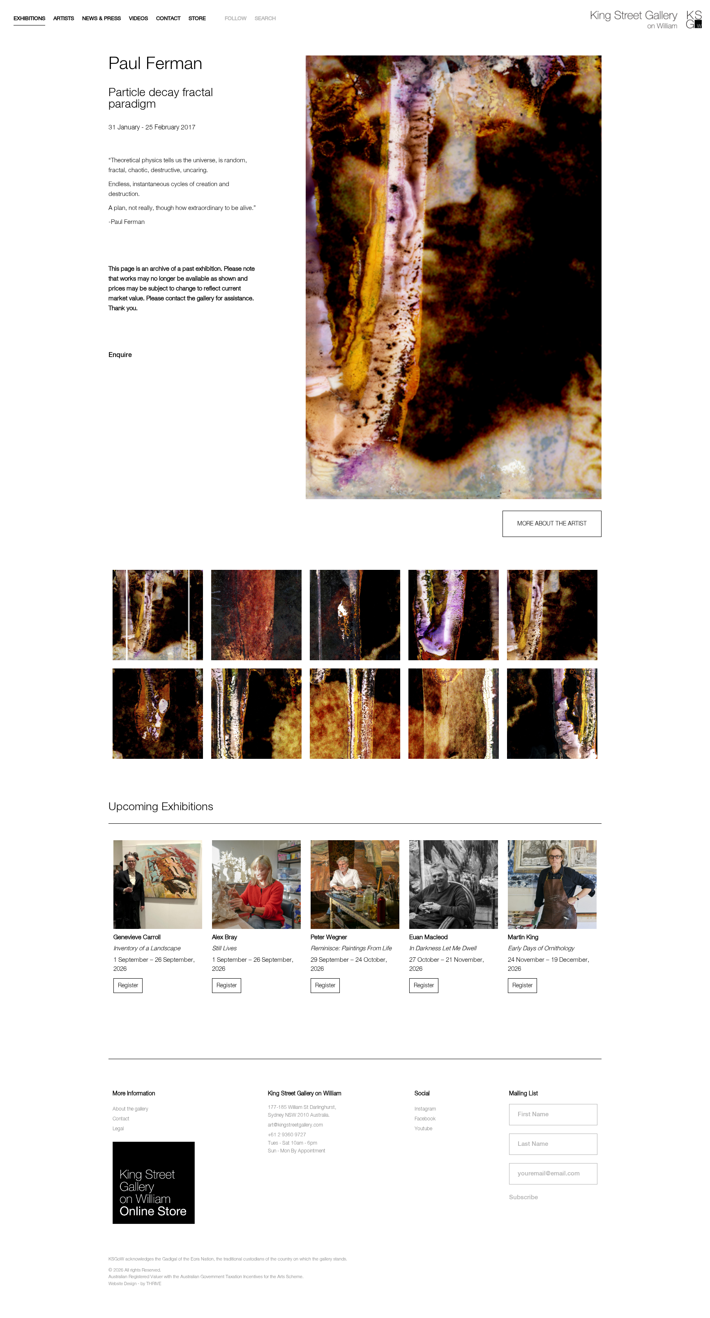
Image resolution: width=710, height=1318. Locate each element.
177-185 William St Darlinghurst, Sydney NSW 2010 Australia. (302, 1111)
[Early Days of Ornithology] (552, 884)
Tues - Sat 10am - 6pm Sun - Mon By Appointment (296, 1147)
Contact (168, 18)
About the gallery (130, 1109)
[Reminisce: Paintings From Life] (355, 884)
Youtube (423, 1129)
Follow (236, 18)
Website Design (122, 1284)
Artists (63, 18)
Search (265, 18)
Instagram (425, 1109)
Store (197, 18)
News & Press (101, 18)
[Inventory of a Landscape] (157, 884)
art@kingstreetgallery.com (295, 1125)
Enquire (120, 355)
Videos (138, 18)
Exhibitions (29, 18)
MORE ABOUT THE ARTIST (552, 524)
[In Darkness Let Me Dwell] (453, 884)
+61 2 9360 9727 (287, 1135)
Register (128, 985)
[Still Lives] (256, 884)
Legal (118, 1129)
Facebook (425, 1119)
